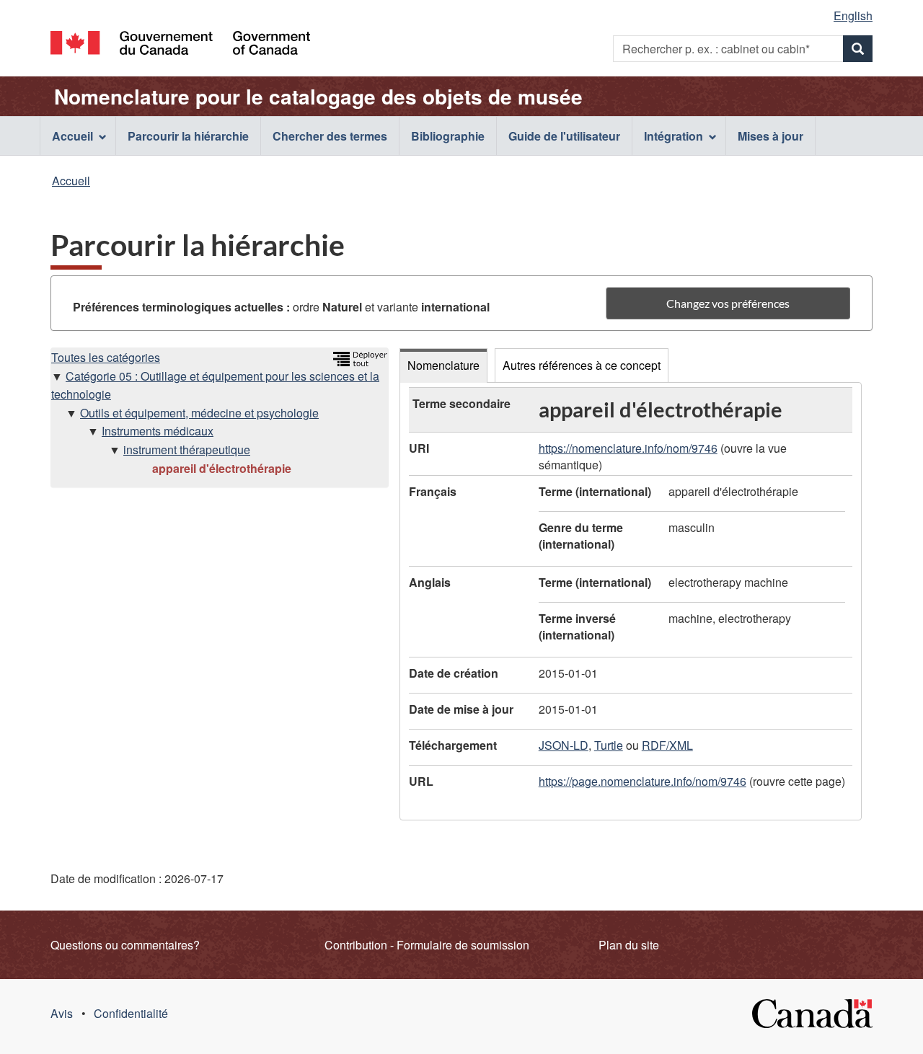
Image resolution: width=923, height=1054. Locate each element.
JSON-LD (563, 745)
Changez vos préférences (728, 303)
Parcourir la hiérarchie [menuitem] (188, 136)
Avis (61, 1013)
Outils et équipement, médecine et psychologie (199, 412)
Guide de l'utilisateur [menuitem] (564, 136)
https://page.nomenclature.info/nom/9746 (642, 781)
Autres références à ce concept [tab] (582, 365)
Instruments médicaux (157, 430)
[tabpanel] (630, 601)
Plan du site (629, 944)
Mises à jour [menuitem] (770, 136)
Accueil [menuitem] (72, 136)
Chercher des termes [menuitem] (330, 136)
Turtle (608, 745)
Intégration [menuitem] (673, 136)
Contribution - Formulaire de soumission (426, 944)
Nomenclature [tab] (443, 365)
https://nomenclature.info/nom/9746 (628, 448)
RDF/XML (667, 745)
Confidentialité (131, 1013)
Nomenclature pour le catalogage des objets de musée (318, 96)
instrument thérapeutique (186, 449)
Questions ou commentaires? (125, 944)
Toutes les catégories (105, 357)
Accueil (71, 180)
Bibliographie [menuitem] (448, 136)
